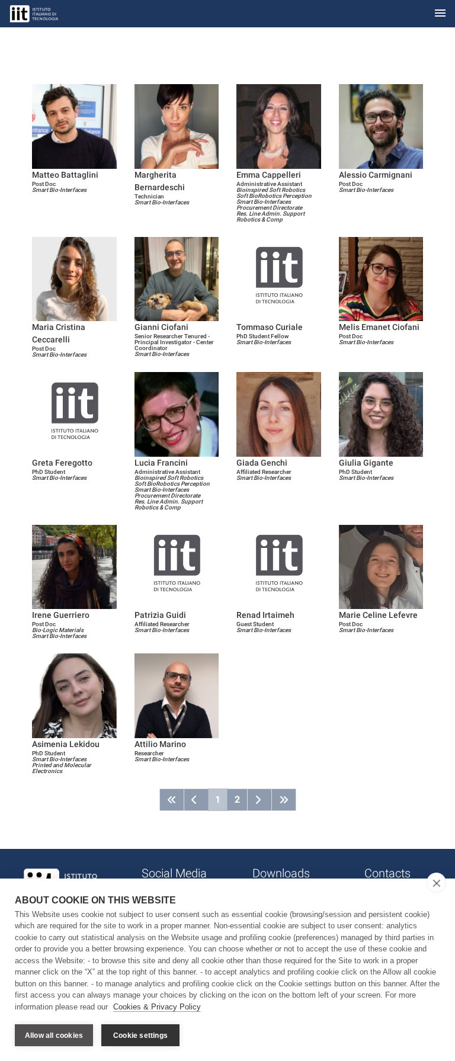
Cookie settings (140, 1035)
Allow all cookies (54, 1035)
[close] (436, 883)
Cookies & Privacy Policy (157, 1006)
